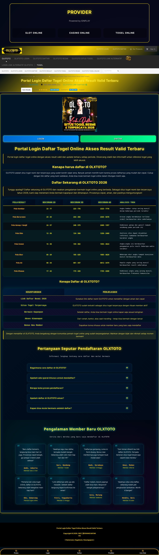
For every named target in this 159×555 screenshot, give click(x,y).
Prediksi (111, 553)
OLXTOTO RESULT (46, 71)
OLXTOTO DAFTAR (31, 71)
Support (81, 90)
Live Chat (143, 553)
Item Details (26, 90)
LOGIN (40, 139)
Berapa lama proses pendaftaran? (79, 388)
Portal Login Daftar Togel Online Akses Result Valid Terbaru (70, 76)
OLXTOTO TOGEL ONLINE (90, 71)
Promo (16, 553)
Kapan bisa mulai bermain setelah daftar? (79, 408)
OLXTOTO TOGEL (60, 71)
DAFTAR (118, 139)
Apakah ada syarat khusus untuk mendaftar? (79, 378)
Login (48, 553)
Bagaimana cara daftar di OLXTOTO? (79, 368)
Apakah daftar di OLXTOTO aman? (79, 398)
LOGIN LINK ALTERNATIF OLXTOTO (17, 65)
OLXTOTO (5, 71)
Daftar (79, 553)
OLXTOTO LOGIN (16, 71)
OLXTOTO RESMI (74, 71)
